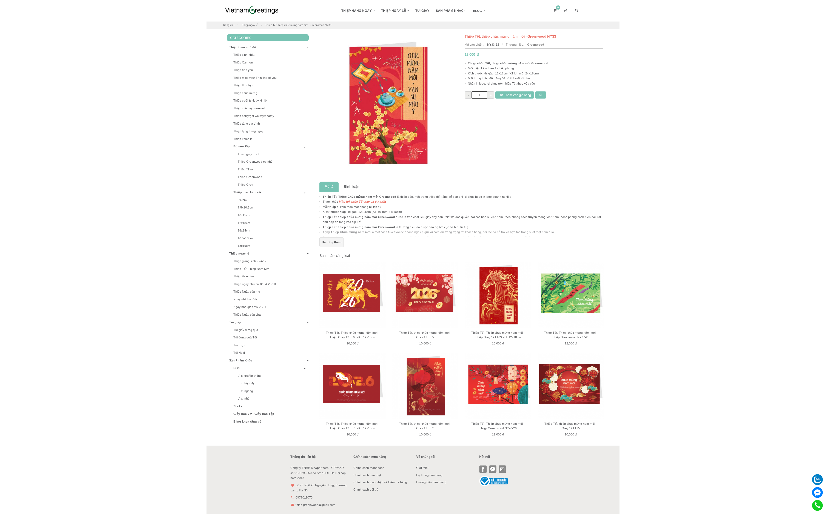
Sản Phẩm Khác (240, 360)
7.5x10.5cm (246, 207)
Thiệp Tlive (245, 169)
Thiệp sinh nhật (243, 54)
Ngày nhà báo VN (245, 299)
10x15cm (244, 215)
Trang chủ (228, 25)
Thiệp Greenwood (250, 177)
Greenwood (535, 44)
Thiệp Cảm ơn (243, 62)
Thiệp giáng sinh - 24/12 (250, 261)
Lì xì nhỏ (244, 398)
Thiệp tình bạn (243, 85)
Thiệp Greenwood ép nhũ (255, 161)
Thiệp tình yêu (243, 70)
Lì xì (236, 368)
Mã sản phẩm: (475, 44)
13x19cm (244, 245)
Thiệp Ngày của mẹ (246, 291)
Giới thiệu (422, 467)
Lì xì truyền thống (250, 375)
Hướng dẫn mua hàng (431, 482)
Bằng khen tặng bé (247, 421)
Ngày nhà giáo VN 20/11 (250, 307)
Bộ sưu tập (241, 146)
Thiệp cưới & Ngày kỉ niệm (251, 100)
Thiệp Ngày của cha (247, 314)
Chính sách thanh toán (368, 467)
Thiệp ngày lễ (394, 10)
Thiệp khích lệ (243, 138)
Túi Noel (239, 352)
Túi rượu (239, 345)
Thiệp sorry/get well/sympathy (253, 115)
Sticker (238, 406)
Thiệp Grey (245, 184)
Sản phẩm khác (450, 10)
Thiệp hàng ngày (357, 10)
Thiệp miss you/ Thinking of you (255, 77)
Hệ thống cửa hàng (429, 475)
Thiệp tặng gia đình (246, 123)
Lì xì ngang (245, 391)
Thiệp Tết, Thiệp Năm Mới (251, 268)
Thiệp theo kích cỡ (247, 192)
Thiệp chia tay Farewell (249, 108)
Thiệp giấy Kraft (248, 154)
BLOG (478, 10)
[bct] (493, 481)
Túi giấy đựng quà (245, 330)
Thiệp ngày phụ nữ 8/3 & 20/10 (254, 284)
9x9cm (242, 200)
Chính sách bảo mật (367, 475)
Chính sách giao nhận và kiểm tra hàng (380, 482)
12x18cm (244, 223)
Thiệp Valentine (243, 276)
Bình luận (351, 186)
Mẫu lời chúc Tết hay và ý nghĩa (362, 201)
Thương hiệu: (515, 44)
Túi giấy (422, 10)
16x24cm (244, 230)
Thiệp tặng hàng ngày (248, 131)
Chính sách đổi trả (365, 489)
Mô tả (329, 186)
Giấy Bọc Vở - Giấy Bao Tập (253, 413)
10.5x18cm (245, 238)
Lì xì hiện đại (246, 383)
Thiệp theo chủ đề (242, 47)
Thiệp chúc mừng (245, 93)
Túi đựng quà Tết (245, 337)
